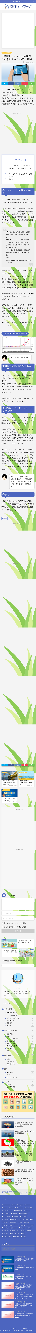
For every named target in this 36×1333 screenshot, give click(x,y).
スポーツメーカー (8, 1210)
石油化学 (23, 1228)
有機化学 (23, 1225)
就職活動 (18, 1055)
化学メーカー (7, 1216)
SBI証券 (20, 1205)
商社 (32, 1219)
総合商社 (20, 1034)
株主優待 (20, 1072)
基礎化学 (6, 1222)
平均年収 (27, 1222)
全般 (20, 1050)
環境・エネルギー (20, 1038)
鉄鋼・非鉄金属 (7, 1236)
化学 (20, 1036)
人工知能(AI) (6, 1213)
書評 (17, 1225)
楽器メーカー (14, 1228)
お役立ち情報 (20, 1087)
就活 (21, 1222)
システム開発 (29, 1207)
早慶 (11, 1225)
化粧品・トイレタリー (16, 1219)
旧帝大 (5, 1225)
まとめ (11, 179)
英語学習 (20, 1084)
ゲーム (11, 1207)
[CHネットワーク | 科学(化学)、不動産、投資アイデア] (18, 8)
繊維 (24, 1230)
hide (23, 159)
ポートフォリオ (20, 1077)
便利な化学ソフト (20, 1012)
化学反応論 (20, 1020)
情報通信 (20, 1048)
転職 (20, 1059)
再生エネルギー (23, 1213)
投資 (18, 1069)
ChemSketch (13, 1015)
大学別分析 (20, 1061)
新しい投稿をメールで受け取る (15, 927)
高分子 (24, 1236)
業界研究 (6, 1228)
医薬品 (5, 518)
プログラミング (18, 1210)
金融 (18, 1233)
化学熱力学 (24, 1216)
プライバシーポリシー (14, 1328)
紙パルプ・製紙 (20, 1046)
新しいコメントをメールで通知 (15, 923)
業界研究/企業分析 (6, 52)
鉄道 (23, 1233)
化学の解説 (18, 1009)
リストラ (28, 1210)
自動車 (29, 1230)
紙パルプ (6, 1230)
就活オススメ (20, 1064)
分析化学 (20, 1023)
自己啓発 (6, 1233)
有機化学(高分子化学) (20, 1018)
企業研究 (15, 1213)
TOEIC (27, 1205)
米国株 (29, 1228)
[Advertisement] (18, 30)
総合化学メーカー (15, 1230)
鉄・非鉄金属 (20, 1041)
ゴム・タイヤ (20, 1207)
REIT (20, 1075)
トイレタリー (20, 1043)
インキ (5, 1207)
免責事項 (25, 1328)
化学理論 (6, 1219)
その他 (20, 1025)
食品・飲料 (16, 1236)
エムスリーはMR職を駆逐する (19, 166)
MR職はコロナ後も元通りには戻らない (20, 175)
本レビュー (31, 1225)
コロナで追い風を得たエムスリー (20, 170)
